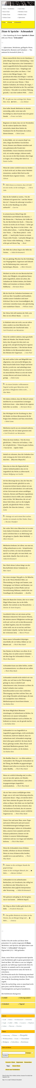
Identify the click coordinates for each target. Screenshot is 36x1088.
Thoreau (11, 1026)
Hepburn (31, 1023)
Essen (16, 1039)
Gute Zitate (21, 8)
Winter (14, 1035)
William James (28, 306)
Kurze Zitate (6, 11)
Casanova (23, 1023)
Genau (28, 1053)
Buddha (28, 593)
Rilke (16, 1023)
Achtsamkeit (12, 948)
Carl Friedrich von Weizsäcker (14, 433)
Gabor (5, 1026)
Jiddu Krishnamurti (18, 252)
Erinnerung (6, 1035)
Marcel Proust (24, 633)
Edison (10, 1019)
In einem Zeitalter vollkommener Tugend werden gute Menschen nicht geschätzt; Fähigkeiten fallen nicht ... (16, 387)
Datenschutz (27, 1062)
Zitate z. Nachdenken (8, 8)
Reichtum (24, 1042)
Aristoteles (28, 1019)
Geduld (4, 998)
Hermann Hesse (18, 287)
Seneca (13, 921)
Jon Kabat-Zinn (9, 724)
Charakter (25, 1039)
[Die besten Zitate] (18, 5)
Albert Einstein (26, 267)
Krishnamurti (19, 1019)
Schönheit (5, 1004)
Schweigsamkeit (25, 998)
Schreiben (15, 1042)
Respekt (23, 1035)
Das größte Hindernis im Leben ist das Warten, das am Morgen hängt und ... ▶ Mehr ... (17, 918)
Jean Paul (28, 353)
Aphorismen (21, 17)
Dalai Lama (20, 133)
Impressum (19, 1062)
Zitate (13, 1062)
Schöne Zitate (6, 14)
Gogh (4, 1023)
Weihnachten (7, 1039)
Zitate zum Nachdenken (13, 1069)
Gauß (4, 1019)
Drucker (19, 1026)
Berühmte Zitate (22, 11)
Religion (6, 1042)
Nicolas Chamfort (12, 522)
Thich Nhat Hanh (20, 644)
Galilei (10, 1023)
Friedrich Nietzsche (16, 909)
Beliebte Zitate (22, 14)
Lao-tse (15, 207)
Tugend (21, 1004)
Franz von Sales (16, 116)
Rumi (31, 93)
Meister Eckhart (16, 873)
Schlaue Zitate (6, 17)
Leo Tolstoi (25, 102)
